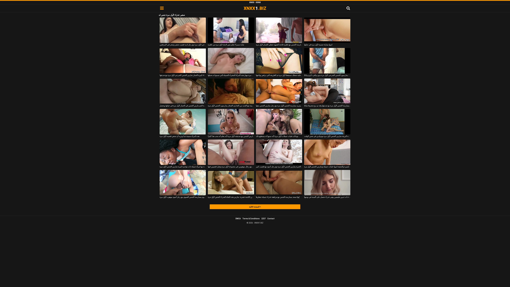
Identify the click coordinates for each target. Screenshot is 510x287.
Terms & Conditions (251, 219)
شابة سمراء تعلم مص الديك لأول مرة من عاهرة (226, 45)
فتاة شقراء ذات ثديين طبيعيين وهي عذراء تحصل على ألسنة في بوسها (327, 197)
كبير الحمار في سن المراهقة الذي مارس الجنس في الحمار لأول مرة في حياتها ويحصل (183, 106)
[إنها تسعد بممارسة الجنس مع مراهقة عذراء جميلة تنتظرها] (279, 182)
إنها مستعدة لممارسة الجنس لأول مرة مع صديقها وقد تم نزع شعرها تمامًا (327, 106)
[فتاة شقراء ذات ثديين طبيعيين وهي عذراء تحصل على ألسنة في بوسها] (327, 182)
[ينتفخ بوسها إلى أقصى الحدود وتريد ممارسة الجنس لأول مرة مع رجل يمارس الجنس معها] (279, 91)
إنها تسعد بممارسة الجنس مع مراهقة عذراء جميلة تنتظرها (277, 197)
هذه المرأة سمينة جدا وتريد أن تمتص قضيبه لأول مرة (179, 136)
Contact (271, 219)
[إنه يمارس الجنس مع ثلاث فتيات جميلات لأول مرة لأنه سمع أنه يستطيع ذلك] (279, 121)
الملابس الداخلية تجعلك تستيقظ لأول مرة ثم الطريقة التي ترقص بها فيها (279, 75)
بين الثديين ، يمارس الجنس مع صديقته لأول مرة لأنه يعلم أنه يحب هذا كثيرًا (231, 136)
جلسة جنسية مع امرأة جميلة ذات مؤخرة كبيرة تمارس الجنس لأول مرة (183, 167)
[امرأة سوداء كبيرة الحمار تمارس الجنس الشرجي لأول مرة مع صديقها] (183, 60)
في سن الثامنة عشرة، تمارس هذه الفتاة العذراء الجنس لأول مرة (231, 197)
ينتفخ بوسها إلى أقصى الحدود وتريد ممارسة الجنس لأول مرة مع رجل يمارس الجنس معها (279, 106)
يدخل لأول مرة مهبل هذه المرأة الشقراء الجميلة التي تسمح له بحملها (231, 75)
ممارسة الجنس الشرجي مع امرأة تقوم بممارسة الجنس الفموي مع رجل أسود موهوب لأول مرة (183, 197)
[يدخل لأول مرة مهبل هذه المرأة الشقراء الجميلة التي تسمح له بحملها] (231, 60)
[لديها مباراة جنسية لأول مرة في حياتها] (327, 30)
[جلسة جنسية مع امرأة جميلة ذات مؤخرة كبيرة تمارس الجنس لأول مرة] (183, 152)
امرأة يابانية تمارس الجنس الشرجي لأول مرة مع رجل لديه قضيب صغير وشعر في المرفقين (183, 45)
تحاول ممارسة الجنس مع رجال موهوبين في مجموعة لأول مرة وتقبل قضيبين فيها (231, 167)
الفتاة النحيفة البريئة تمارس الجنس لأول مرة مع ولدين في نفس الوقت (327, 136)
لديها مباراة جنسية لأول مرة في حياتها (318, 45)
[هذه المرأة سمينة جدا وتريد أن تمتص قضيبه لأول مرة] (183, 121)
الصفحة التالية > (255, 207)
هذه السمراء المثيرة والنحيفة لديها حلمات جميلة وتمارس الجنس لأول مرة (327, 167)
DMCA (238, 219)
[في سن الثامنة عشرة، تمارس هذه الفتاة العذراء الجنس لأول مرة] (231, 182)
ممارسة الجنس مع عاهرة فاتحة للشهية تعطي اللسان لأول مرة (279, 45)
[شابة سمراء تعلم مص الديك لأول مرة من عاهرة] (231, 30)
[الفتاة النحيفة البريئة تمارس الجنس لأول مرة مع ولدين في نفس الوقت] (327, 121)
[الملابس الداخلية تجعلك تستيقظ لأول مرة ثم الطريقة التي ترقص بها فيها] (279, 60)
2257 (263, 219)
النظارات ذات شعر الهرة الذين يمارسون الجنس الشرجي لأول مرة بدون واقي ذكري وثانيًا (327, 75)
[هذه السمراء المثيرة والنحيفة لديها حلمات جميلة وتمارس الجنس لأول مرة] (327, 152)
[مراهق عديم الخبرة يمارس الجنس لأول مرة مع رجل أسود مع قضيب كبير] (279, 152)
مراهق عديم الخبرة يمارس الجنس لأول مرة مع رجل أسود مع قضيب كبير (279, 167)
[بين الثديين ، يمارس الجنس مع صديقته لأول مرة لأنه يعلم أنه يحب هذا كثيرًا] (231, 121)
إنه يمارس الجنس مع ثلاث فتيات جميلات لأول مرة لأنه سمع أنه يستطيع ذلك (279, 136)
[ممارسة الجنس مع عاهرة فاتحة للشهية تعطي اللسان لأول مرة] (279, 30)
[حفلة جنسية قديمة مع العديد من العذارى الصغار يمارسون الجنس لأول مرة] (231, 91)
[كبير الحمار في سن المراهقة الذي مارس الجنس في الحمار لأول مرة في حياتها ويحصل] (183, 91)
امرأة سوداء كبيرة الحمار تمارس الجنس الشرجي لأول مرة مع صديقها (183, 75)
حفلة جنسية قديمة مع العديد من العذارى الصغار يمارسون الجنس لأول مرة (231, 106)
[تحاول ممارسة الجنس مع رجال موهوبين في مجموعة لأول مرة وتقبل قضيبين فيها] (231, 152)
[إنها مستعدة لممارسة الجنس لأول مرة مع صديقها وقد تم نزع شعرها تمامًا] (327, 91)
